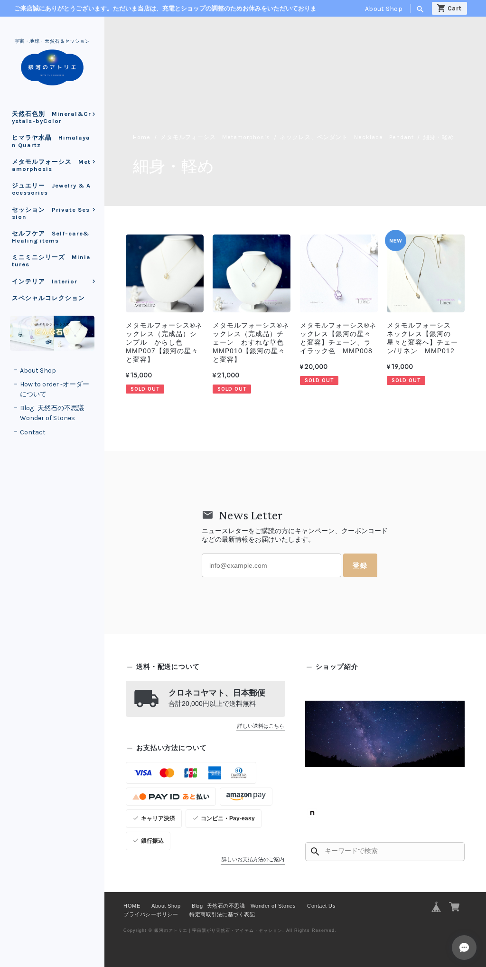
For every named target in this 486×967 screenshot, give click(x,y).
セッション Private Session (51, 213)
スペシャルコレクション (48, 297)
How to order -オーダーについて (54, 389)
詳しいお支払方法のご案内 (253, 859)
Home (141, 137)
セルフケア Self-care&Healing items (50, 237)
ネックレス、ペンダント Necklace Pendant (347, 137)
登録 (360, 565)
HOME (131, 906)
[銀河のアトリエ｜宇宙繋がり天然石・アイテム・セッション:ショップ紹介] (385, 734)
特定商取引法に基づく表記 (222, 914)
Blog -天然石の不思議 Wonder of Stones (55, 413)
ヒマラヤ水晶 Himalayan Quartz (51, 141)
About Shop (383, 9)
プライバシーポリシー (150, 914)
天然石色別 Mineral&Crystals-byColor (51, 117)
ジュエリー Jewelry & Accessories (51, 189)
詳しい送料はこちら (260, 726)
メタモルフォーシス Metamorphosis (51, 165)
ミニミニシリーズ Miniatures (51, 260)
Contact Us (321, 906)
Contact (33, 432)
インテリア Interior (48, 281)
